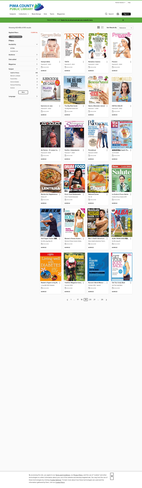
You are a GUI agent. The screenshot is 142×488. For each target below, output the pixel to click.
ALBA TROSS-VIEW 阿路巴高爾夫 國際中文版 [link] (121, 238)
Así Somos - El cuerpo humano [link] (50, 150)
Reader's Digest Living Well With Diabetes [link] (50, 283)
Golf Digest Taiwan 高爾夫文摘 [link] (50, 238)
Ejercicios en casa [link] (46, 106)
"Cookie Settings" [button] (55, 480)
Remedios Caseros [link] (94, 62)
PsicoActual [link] (92, 150)
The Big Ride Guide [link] (71, 106)
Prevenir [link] (114, 62)
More (23, 92)
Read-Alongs (36, 14)
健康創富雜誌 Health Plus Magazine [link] (121, 150)
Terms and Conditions (63, 475)
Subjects (13, 14)
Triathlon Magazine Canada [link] (73, 283)
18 (81, 300)
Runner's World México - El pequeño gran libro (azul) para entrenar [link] (97, 283)
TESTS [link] (67, 62)
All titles (12, 48)
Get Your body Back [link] (118, 283)
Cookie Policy (60, 482)
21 (94, 300)
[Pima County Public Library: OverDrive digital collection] (26, 7)
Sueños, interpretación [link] (72, 150)
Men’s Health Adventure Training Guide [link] (97, 238)
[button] (120, 2)
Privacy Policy (78, 475)
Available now (14, 51)
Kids (45, 14)
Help (129, 2)
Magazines (61, 14)
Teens (52, 14)
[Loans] (118, 14)
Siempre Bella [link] (45, 62)
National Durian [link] (93, 194)
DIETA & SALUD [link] (117, 106)
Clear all (34, 32)
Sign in (126, 14)
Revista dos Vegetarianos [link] (49, 194)
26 (102, 300)
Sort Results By (112, 28)
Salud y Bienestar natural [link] (96, 106)
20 (90, 300)
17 (78, 300)
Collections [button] (23, 14)
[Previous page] (67, 299)
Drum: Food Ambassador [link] (73, 194)
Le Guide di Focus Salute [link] (120, 194)
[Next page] (106, 299)
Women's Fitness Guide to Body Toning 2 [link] (73, 238)
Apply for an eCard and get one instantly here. (77, 20)
